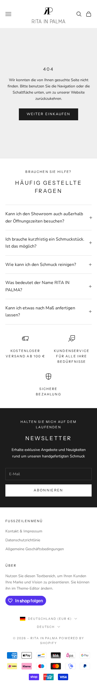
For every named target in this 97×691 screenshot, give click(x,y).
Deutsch (46, 627)
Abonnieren (48, 490)
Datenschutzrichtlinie (22, 540)
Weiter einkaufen (48, 114)
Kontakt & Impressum (23, 531)
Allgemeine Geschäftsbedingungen (34, 549)
